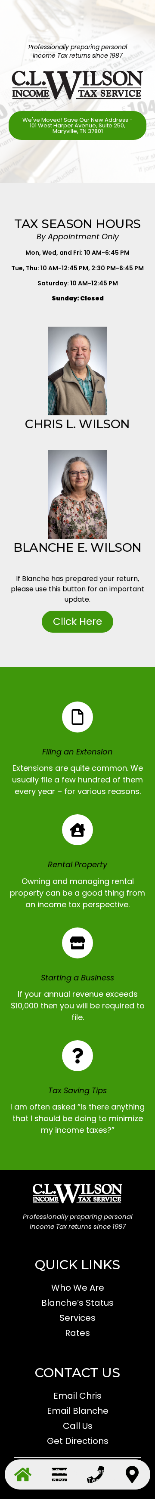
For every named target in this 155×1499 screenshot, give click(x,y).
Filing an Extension (77, 751)
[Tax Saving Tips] (77, 1055)
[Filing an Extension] (77, 717)
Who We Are (77, 1288)
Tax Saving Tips (77, 1090)
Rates (77, 1333)
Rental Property (77, 864)
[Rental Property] (77, 829)
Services (77, 1318)
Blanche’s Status (77, 1303)
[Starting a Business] (77, 942)
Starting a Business (77, 977)
